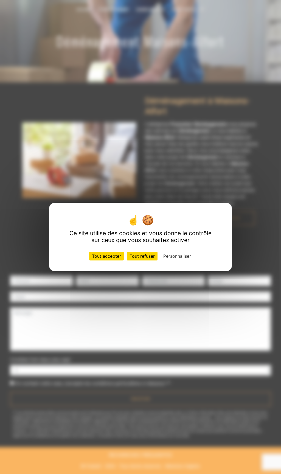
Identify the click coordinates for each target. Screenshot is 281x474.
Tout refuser (142, 256)
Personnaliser (177, 256)
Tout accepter (106, 256)
